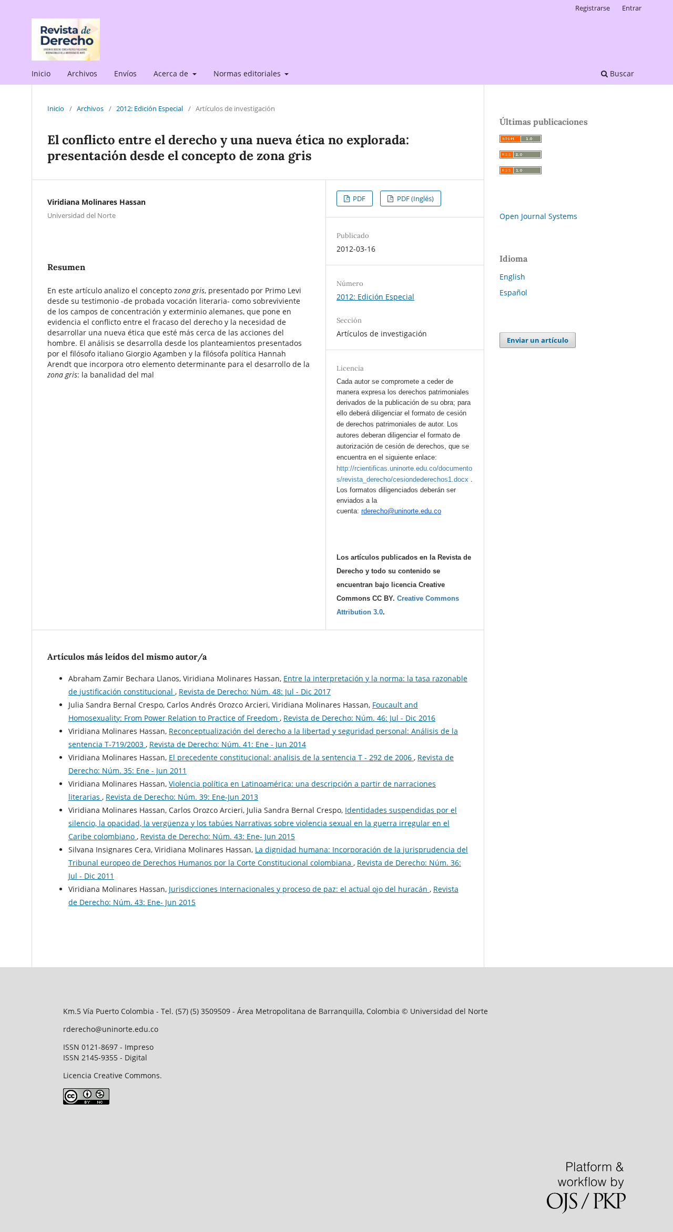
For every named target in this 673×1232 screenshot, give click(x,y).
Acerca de (172, 73)
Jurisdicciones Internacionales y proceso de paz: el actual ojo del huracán (299, 889)
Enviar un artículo (537, 340)
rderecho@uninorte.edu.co (401, 511)
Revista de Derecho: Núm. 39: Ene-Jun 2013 (182, 797)
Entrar (631, 8)
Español (513, 292)
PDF (358, 198)
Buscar (621, 73)
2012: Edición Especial (149, 108)
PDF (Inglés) (414, 198)
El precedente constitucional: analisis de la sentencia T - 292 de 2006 (291, 757)
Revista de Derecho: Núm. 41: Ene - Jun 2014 (227, 744)
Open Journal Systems (538, 216)
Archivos (82, 73)
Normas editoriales (248, 73)
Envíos (125, 73)
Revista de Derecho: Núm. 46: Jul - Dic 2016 (359, 718)
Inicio (41, 73)
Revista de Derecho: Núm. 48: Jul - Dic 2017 (255, 692)
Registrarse (592, 8)
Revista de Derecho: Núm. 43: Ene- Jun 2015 (217, 836)
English (512, 277)
